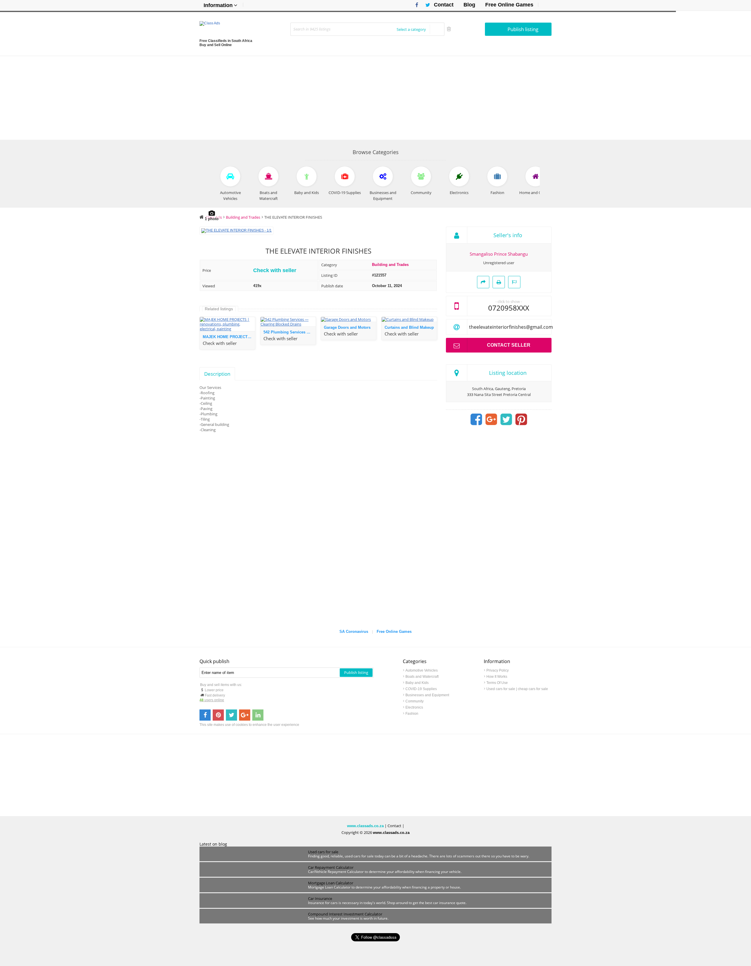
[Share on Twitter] (506, 419)
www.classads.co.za (365, 826)
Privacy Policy (497, 670)
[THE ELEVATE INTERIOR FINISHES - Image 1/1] (236, 230)
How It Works (496, 677)
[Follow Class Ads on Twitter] (425, 4)
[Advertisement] (375, 97)
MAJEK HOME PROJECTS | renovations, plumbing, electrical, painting (229, 337)
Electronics (414, 707)
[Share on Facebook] (476, 419)
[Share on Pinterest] (521, 419)
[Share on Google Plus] (491, 419)
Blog (469, 5)
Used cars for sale (323, 851)
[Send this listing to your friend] (483, 282)
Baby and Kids (417, 683)
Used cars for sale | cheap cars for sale (517, 689)
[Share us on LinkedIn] (257, 715)
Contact (444, 5)
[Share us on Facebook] (205, 715)
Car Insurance (320, 898)
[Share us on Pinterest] (218, 715)
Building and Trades (390, 264)
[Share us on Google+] (244, 715)
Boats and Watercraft (422, 677)
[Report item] (514, 282)
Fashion (411, 714)
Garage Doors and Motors (347, 327)
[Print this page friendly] (499, 282)
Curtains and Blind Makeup (409, 327)
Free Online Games (509, 5)
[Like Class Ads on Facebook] (415, 4)
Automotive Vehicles (421, 670)
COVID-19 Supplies (421, 689)
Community (414, 701)
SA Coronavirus (353, 631)
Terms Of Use (497, 683)
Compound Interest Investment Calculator (345, 914)
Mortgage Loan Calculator (330, 883)
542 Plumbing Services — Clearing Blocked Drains (289, 332)
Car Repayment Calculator (330, 867)
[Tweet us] (231, 715)
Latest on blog (213, 844)
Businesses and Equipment (427, 695)
